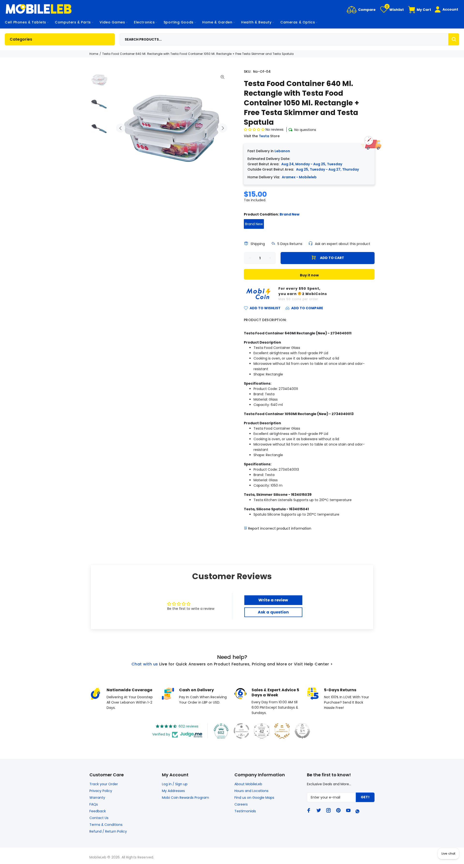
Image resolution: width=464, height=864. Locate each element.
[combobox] (289, 39)
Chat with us (144, 664)
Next (222, 128)
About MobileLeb (248, 784)
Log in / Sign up (175, 784)
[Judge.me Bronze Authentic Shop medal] (282, 731)
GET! (365, 797)
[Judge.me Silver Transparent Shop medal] (241, 731)
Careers (241, 804)
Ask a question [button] (273, 612)
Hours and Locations (251, 790)
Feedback (97, 811)
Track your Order (103, 784)
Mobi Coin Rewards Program (185, 797)
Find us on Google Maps (254, 797)
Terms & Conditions (106, 824)
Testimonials (245, 811)
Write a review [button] (273, 600)
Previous (120, 128)
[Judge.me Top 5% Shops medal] (302, 731)
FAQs (93, 804)
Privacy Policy (100, 790)
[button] (255, 129)
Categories (21, 39)
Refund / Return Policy (108, 831)
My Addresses (173, 790)
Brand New (254, 224)
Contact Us (99, 817)
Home (93, 54)
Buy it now (309, 275)
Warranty (97, 797)
